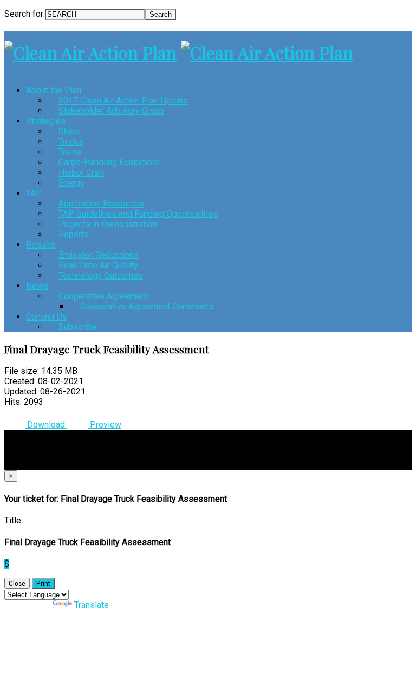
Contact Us (46, 317)
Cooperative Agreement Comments (146, 306)
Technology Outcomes (100, 275)
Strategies (46, 121)
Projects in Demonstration (107, 224)
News (37, 286)
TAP (34, 193)
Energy (71, 183)
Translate (91, 605)
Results (40, 245)
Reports (73, 234)
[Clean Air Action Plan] (90, 52)
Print (43, 583)
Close (17, 583)
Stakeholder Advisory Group (111, 111)
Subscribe (77, 327)
